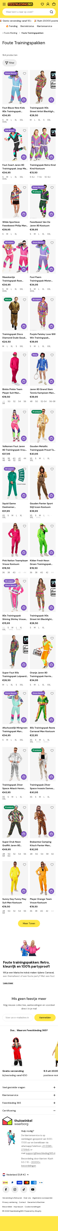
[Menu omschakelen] (4, 4)
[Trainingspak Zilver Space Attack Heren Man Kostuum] (15, 764)
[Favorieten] (42, 4)
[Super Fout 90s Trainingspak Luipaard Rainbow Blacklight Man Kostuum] (15, 652)
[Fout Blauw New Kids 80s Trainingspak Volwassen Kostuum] (15, 87)
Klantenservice (44, 26)
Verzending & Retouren (12, 1198)
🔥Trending (12, 26)
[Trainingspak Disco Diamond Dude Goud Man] (15, 313)
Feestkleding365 (17, 1211)
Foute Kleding (10, 33)
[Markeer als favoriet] (24, 73)
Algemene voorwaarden (42, 1198)
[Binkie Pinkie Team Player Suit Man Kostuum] (15, 368)
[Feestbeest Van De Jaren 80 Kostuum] (43, 201)
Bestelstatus (27, 26)
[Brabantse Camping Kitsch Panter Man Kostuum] (43, 821)
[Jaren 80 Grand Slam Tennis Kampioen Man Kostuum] (43, 368)
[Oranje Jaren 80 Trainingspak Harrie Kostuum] (43, 652)
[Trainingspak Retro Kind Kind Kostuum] (43, 144)
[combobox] (29, 11)
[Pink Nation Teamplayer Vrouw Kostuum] (15, 540)
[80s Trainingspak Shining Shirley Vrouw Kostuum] (15, 595)
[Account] (48, 4)
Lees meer (8, 983)
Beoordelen (7, 1207)
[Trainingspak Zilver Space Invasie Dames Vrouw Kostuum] (43, 764)
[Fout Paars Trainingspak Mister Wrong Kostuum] (43, 256)
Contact (22, 1202)
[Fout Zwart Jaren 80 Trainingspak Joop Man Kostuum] (15, 144)
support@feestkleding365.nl (40, 1153)
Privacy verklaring (9, 1202)
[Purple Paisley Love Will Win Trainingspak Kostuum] (43, 313)
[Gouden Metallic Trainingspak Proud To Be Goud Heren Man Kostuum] (43, 425)
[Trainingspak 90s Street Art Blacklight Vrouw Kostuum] (43, 595)
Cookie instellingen (33, 1207)
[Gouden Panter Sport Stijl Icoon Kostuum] (43, 483)
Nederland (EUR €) (16, 1174)
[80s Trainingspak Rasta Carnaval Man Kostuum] (43, 707)
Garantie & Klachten (36, 1202)
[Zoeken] (51, 12)
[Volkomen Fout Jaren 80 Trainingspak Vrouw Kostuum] (15, 425)
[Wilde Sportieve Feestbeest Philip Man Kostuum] (15, 201)
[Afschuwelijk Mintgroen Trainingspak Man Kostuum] (15, 707)
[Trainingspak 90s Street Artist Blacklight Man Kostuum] (43, 87)
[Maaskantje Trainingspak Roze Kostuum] (15, 256)
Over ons (27, 1198)
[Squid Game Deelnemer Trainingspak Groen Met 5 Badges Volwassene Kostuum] (15, 483)
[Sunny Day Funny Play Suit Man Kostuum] (15, 878)
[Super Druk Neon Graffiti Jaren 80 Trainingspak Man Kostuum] (15, 821)
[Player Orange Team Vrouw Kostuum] (43, 878)
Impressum (18, 1207)
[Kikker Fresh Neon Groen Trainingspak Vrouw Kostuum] (43, 540)
